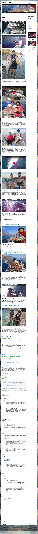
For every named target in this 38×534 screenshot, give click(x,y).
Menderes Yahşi (8, 438)
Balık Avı (13, 388)
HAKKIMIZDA (13, 12)
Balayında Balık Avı (10, 388)
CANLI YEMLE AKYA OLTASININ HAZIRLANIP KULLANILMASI (12, 197)
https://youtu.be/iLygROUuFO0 (14, 373)
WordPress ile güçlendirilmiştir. (32, 524)
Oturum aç (30, 50)
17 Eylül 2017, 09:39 (6, 420)
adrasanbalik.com (6, 2)
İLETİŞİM (17, 12)
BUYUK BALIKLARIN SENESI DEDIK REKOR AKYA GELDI (11, 224)
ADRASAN (5, 12)
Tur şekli (3, 354)
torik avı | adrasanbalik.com (8, 493)
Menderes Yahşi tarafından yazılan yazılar (11, 385)
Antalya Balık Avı (6, 388)
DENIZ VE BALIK (30, 23)
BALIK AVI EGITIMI (8, 387)
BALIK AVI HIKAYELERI (31, 21)
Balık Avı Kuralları (19, 388)
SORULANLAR (23, 12)
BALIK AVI (5, 387)
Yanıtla (5, 398)
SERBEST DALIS (30, 27)
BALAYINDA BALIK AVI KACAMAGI (6, 390)
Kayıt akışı (30, 51)
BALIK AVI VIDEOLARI (12, 387)
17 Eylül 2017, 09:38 (6, 433)
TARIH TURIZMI (30, 28)
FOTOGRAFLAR (16, 387)
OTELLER (20, 12)
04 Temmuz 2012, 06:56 (6, 496)
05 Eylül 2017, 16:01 (6, 473)
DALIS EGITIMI (30, 22)
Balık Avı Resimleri (23, 388)
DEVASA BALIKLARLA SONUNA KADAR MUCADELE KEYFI (12, 170)
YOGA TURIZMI (30, 29)
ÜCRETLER (30, 12)
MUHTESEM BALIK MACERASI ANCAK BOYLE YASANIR (11, 282)
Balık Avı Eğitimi (15, 388)
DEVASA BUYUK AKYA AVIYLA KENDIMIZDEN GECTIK (11, 305)
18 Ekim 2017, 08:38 (6, 395)
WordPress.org (30, 52)
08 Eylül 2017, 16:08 (8, 460)
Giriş (2, 12)
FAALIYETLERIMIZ (9, 12)
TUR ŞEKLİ (27, 12)
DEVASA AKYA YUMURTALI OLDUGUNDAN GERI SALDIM (11, 362)
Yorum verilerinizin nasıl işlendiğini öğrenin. (20, 521)
